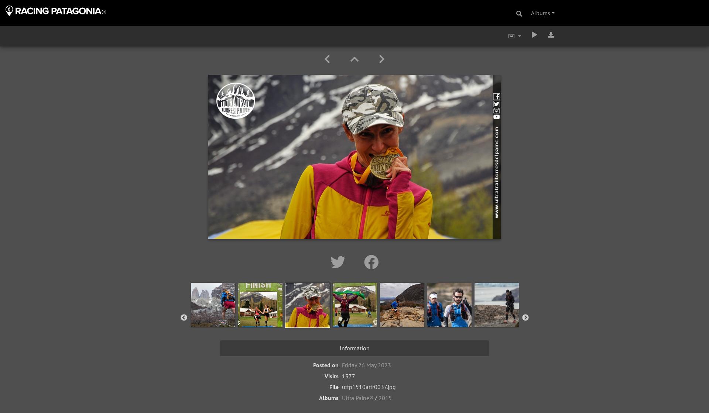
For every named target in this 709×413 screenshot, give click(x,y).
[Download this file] (550, 35)
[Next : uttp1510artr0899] (382, 59)
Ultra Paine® (357, 398)
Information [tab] (355, 348)
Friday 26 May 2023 (366, 365)
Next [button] (525, 318)
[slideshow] (534, 35)
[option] (213, 316)
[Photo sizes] (514, 36)
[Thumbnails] (356, 59)
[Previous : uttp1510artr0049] (328, 59)
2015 (385, 398)
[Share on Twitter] (340, 262)
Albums (540, 13)
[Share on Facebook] (371, 262)
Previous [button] (184, 318)
